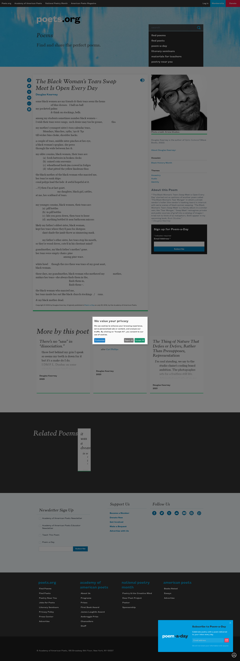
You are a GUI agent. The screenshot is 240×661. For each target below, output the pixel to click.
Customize (99, 340)
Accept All (139, 340)
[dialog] (120, 330)
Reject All (129, 340)
